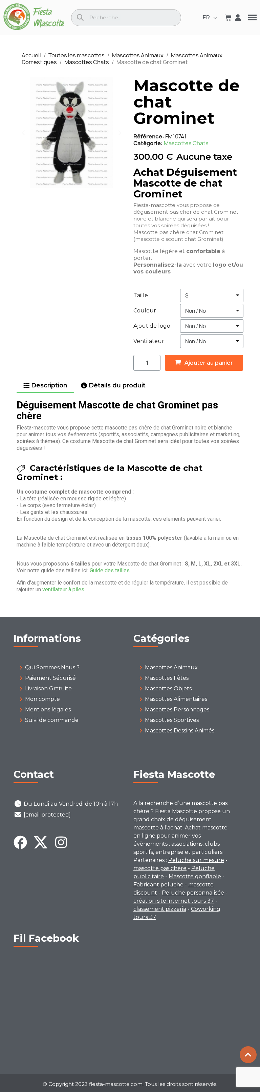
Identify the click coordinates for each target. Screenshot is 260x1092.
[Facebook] (20, 842)
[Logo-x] (40, 842)
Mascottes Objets (168, 688)
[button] (23, 132)
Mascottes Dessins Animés (179, 730)
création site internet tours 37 (173, 901)
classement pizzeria (159, 909)
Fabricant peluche (158, 884)
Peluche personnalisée (193, 892)
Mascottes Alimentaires (176, 699)
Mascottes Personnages (177, 709)
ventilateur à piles (63, 589)
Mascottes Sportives (172, 720)
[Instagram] (61, 842)
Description (49, 385)
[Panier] (228, 17)
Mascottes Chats (186, 143)
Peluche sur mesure (196, 860)
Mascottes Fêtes (167, 678)
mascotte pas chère (160, 868)
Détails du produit (117, 385)
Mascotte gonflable (195, 876)
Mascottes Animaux (171, 667)
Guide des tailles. (110, 570)
